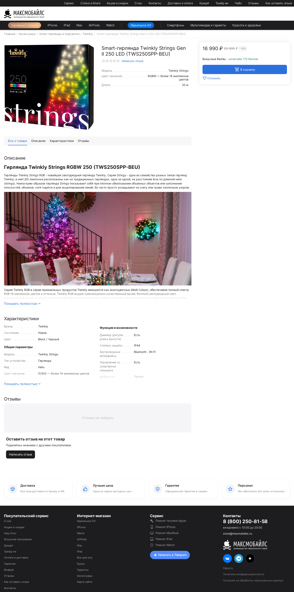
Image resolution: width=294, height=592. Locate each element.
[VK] (227, 558)
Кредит (204, 3)
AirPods (94, 25)
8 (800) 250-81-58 (245, 521)
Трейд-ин (222, 3)
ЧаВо (238, 3)
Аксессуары (85, 575)
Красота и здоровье (246, 25)
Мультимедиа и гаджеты (208, 25)
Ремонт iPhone (165, 527)
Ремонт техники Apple (171, 520)
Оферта (228, 568)
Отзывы (253, 3)
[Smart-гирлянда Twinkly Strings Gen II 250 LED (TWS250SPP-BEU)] (49, 87)
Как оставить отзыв (278, 3)
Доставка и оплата (180, 3)
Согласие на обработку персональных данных (253, 580)
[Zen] (250, 558)
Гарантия (9, 563)
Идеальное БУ (141, 25)
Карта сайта (84, 581)
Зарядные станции (24, 25)
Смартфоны (175, 25)
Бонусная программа (18, 539)
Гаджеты (82, 569)
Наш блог (10, 533)
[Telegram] (238, 558)
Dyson (81, 563)
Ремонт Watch (165, 545)
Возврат (9, 569)
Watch (110, 25)
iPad (67, 25)
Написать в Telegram (172, 554)
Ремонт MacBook (167, 533)
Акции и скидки (117, 3)
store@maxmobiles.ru (237, 533)
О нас (138, 3)
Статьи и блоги (90, 3)
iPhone (52, 25)
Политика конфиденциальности (243, 574)
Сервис (69, 3)
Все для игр (84, 557)
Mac (79, 25)
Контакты (155, 3)
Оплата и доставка (16, 557)
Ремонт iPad (164, 539)
